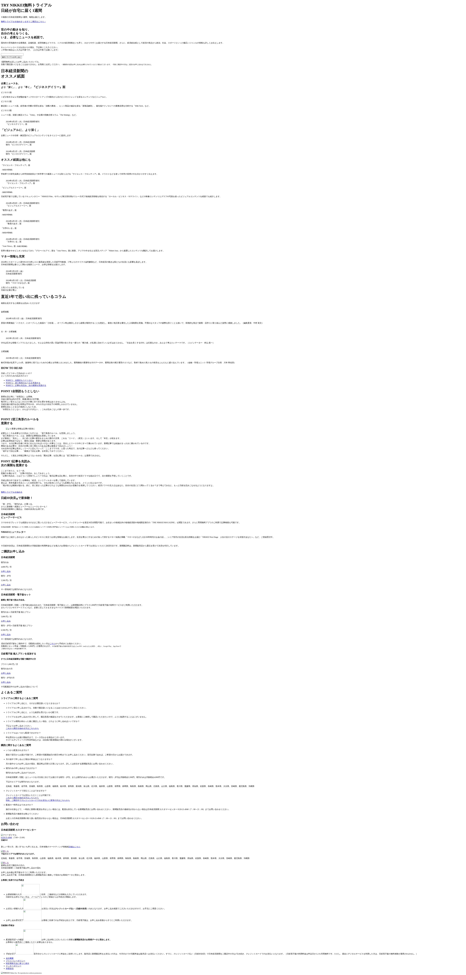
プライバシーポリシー (15, 961)
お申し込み (6, 571)
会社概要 (10, 958)
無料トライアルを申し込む (11, 57)
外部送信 (10, 968)
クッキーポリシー (13, 966)
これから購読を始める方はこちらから (22, 728)
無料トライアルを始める (11, 22)
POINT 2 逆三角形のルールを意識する (23, 383)
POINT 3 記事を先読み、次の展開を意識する (26, 385)
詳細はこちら (74, 847)
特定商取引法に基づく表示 (17, 963)
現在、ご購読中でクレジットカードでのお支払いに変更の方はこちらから (38, 800)
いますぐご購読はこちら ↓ (34, 22)
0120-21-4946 (6, 837)
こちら (52, 644)
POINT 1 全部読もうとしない (19, 380)
